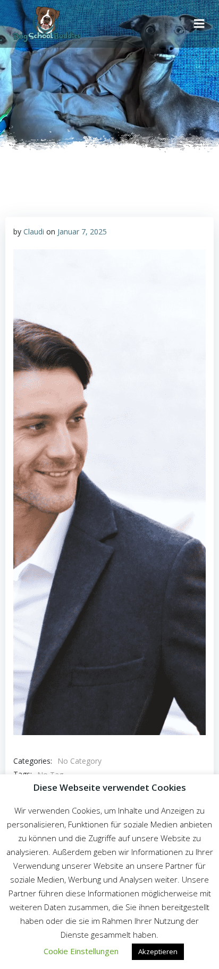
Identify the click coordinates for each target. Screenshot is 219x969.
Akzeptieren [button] (158, 951)
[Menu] (199, 24)
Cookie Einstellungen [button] (81, 951)
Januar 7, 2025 (82, 231)
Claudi (33, 231)
